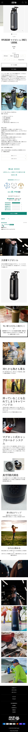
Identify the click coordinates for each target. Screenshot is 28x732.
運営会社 (14, 709)
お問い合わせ (14, 158)
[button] (8, 202)
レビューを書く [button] (14, 213)
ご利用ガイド (14, 687)
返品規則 (14, 712)
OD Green (6, 55)
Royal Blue (22, 55)
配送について (14, 155)
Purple (14, 59)
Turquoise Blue (21, 59)
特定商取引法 (14, 707)
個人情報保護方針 (14, 703)
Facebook (14, 696)
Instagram (14, 698)
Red (9, 59)
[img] (4, 222)
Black (11, 55)
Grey (16, 55)
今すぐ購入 (14, 69)
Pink (5, 59)
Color (14, 53)
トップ (14, 36)
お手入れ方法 (14, 690)
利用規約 (14, 705)
